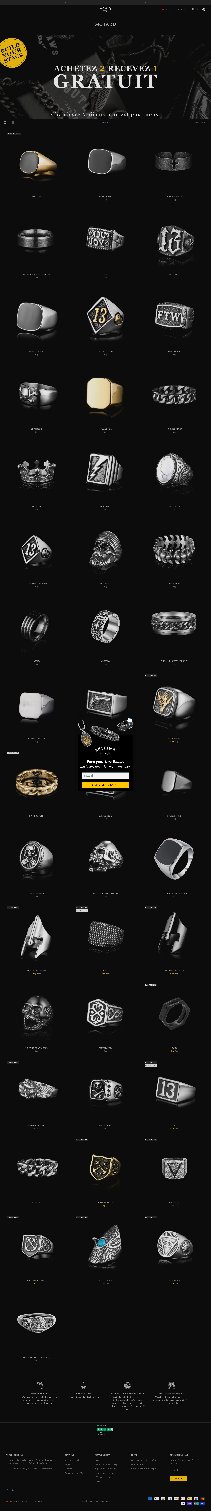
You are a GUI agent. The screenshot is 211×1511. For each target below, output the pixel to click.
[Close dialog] (130, 720)
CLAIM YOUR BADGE (105, 785)
